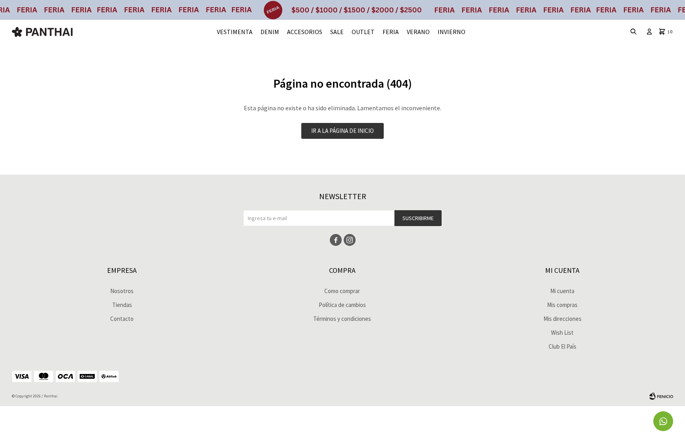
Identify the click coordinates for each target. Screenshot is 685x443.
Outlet (363, 32)
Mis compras (562, 305)
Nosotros (122, 291)
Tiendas (122, 305)
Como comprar (342, 291)
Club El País (562, 346)
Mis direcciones (562, 318)
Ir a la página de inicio (342, 130)
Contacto (122, 318)
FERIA (391, 32)
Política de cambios (342, 305)
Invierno (451, 32)
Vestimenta (235, 32)
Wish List (562, 332)
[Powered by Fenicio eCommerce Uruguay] (661, 396)
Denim (269, 32)
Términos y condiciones (342, 318)
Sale (337, 32)
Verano (418, 32)
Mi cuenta (562, 291)
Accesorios (304, 32)
